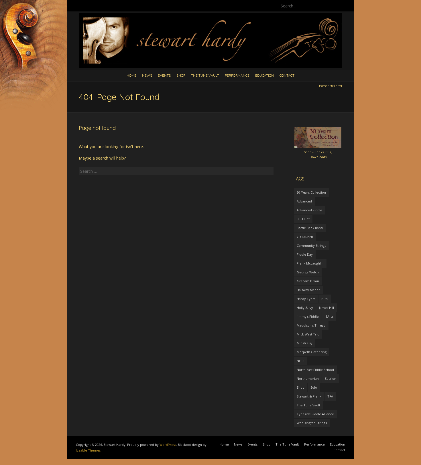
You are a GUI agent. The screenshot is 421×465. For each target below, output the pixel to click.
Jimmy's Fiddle (308, 316)
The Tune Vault (205, 75)
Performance (237, 75)
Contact (287, 75)
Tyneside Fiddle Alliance (315, 414)
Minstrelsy (304, 343)
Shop (180, 75)
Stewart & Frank (309, 396)
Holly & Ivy (305, 307)
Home (131, 75)
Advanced (304, 201)
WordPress (168, 444)
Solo (313, 387)
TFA (330, 396)
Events (164, 75)
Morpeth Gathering (311, 352)
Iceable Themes (88, 450)
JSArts (329, 316)
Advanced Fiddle (309, 210)
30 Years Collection (311, 192)
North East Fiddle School (315, 369)
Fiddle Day (305, 254)
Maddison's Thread (311, 325)
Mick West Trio (308, 334)
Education (264, 75)
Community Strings (311, 245)
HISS (324, 299)
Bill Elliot (303, 219)
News (147, 75)
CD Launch (305, 237)
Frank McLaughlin (310, 263)
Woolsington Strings (312, 423)
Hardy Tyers (306, 299)
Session (330, 378)
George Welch (308, 272)
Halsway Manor (308, 290)
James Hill (326, 307)
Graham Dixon (308, 281)
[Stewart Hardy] (210, 15)
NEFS (300, 361)
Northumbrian (308, 378)
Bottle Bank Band (310, 228)
